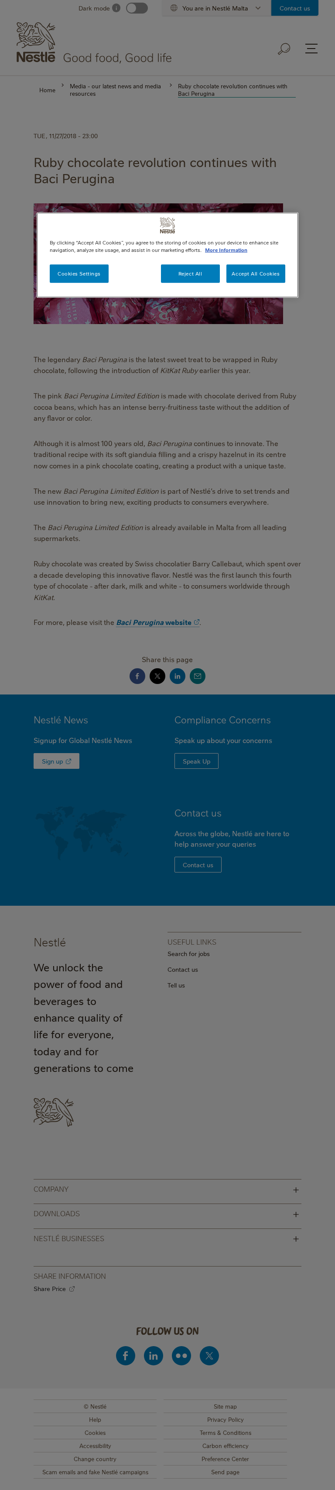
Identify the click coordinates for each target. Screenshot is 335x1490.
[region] (167, 255)
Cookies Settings (79, 273)
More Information (226, 250)
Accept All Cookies (256, 273)
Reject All (190, 273)
